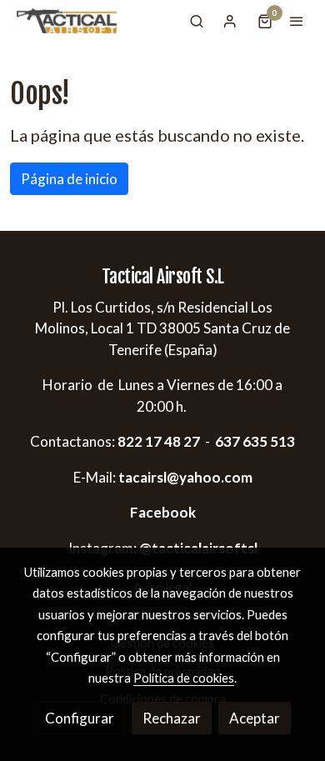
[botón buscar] (197, 20)
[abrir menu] (297, 20)
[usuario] (230, 20)
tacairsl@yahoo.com (185, 477)
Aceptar (254, 718)
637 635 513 (255, 441)
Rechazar (171, 718)
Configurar (79, 718)
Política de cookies (183, 677)
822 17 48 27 (157, 441)
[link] (67, 20)
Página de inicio (69, 179)
